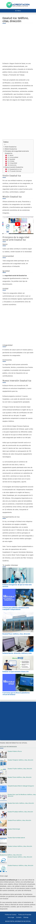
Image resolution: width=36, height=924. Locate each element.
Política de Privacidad (24, 914)
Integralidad (13, 163)
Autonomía (13, 165)
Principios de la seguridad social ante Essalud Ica (17, 152)
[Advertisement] (18, 44)
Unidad (12, 161)
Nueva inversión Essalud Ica (14, 167)
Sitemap (25, 917)
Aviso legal (11, 917)
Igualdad (12, 159)
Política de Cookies (10, 914)
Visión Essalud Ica (10, 147)
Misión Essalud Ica (11, 149)
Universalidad (14, 157)
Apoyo (11, 155)
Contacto (18, 917)
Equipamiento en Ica (16, 169)
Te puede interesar (15, 171)
